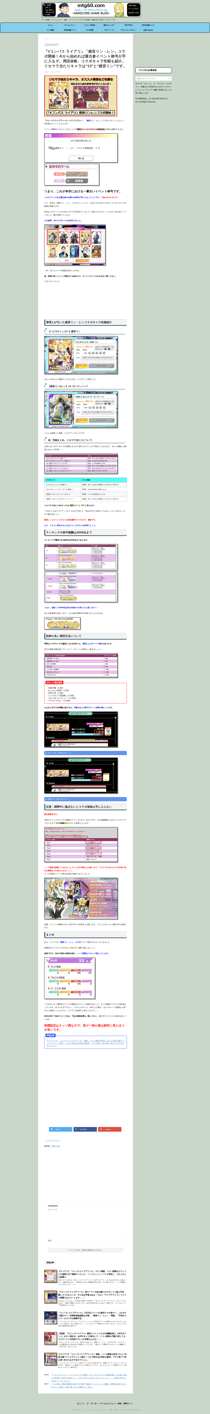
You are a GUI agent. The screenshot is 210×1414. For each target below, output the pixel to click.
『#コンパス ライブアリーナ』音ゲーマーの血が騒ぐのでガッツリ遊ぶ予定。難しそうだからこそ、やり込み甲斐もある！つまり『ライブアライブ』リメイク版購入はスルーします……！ (92, 1295)
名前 (49, 1240)
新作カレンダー (109, 25)
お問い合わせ (148, 30)
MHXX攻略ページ (148, 25)
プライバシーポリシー (128, 30)
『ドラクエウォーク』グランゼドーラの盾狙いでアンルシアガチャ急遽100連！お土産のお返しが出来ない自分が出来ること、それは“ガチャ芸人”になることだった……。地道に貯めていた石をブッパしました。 (89, 1378)
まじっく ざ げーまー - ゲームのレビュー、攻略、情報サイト (105, 1403)
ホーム (50, 25)
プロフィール (109, 30)
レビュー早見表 (89, 25)
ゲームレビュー (69, 25)
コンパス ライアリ (53, 1140)
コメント (52, 1209)
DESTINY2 (128, 25)
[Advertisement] (85, 300)
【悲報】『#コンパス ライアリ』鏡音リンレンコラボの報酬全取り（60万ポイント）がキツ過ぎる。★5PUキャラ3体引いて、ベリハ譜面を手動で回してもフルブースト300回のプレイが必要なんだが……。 (92, 1336)
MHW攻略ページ (70, 30)
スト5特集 (50, 30)
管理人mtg (56, 1146)
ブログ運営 (89, 30)
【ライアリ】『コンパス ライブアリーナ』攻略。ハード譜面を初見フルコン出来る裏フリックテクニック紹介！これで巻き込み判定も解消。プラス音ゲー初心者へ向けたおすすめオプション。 (85, 1043)
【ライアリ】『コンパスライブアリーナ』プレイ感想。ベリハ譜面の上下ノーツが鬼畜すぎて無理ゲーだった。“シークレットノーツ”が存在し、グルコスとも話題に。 (92, 1274)
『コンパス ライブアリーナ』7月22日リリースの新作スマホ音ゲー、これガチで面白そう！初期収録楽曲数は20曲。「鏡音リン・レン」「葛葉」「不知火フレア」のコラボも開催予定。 (92, 1316)
